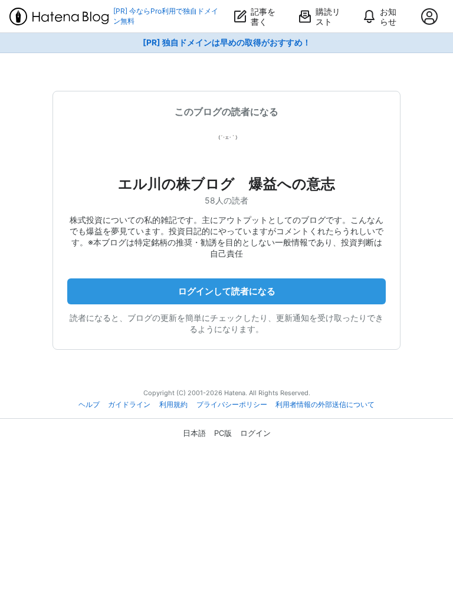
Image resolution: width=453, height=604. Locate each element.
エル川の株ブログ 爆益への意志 (226, 183)
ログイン (255, 433)
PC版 (223, 433)
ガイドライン (129, 405)
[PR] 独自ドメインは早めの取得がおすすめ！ (227, 42)
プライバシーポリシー (231, 405)
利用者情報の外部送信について (325, 405)
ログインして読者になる (226, 291)
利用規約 (173, 405)
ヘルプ (89, 405)
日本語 (194, 433)
